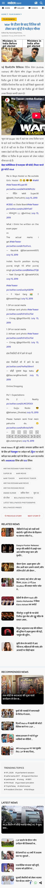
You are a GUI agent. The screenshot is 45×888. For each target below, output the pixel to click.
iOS (25, 460)
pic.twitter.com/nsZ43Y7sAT (19, 209)
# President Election (13, 789)
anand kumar (9, 493)
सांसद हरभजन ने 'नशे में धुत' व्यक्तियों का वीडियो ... (27, 737)
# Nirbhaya (29, 789)
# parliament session (24, 772)
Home (7, 8)
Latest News (9, 802)
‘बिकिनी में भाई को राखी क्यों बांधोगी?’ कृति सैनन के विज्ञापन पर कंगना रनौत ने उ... (28, 533)
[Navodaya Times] (14, 2)
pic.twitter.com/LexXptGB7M (20, 290)
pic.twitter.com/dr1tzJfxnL (18, 246)
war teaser (8, 478)
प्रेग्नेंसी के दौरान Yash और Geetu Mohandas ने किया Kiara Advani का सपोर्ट (28, 601)
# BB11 (28, 779)
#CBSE (9, 204)
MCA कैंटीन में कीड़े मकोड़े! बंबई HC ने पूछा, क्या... (22, 826)
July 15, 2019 (31, 198)
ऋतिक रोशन (24, 493)
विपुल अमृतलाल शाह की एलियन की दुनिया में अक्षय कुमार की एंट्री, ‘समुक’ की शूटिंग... (29, 632)
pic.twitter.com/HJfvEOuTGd (19, 314)
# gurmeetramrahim (24, 783)
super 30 (7, 473)
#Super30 (22, 185)
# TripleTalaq (10, 786)
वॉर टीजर (6, 497)
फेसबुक (14, 452)
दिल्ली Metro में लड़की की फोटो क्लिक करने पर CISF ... (29, 725)
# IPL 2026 (9, 772)
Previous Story (14, 516)
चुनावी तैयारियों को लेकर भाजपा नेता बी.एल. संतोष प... (29, 879)
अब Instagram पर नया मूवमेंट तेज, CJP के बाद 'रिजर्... (28, 750)
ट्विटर (33, 452)
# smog (20, 779)
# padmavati (9, 779)
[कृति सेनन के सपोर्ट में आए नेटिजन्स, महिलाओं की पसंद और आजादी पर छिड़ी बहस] (7, 646)
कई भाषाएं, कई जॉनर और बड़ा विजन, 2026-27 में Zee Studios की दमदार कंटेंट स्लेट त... (29, 584)
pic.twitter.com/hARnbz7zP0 (19, 428)
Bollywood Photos (23, 497)
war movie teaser (27, 478)
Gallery (20, 8)
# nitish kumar (24, 786)
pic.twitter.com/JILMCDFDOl (19, 404)
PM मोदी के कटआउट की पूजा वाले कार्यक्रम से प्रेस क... (18, 697)
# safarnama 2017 (12, 776)
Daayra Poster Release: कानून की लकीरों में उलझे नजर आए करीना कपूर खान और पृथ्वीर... (28, 550)
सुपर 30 (36, 493)
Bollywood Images (12, 507)
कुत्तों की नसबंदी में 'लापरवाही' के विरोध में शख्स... (28, 712)
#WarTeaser (12, 185)
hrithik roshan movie (13, 488)
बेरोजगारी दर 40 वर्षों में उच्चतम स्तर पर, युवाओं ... (28, 854)
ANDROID (10, 460)
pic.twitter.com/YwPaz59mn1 (20, 366)
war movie (21, 473)
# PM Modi (9, 783)
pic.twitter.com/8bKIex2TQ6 (25, 270)
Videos (35, 8)
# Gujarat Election (30, 776)
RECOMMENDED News (14, 672)
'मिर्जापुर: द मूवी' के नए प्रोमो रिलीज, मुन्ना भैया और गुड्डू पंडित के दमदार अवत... (29, 616)
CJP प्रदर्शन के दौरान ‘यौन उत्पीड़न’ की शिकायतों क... (26, 842)
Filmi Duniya (14, 14)
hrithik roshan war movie (16, 483)
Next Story (33, 516)
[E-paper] (36, 3)
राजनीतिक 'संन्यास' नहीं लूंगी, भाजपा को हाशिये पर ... (27, 867)
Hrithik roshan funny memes (17, 468)
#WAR (36, 180)
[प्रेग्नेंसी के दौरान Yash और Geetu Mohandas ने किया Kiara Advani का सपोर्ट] (7, 601)
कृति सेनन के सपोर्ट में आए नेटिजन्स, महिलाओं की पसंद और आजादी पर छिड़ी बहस (29, 647)
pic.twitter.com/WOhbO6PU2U (20, 189)
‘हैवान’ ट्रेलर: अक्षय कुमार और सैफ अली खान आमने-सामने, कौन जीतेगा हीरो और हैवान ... (30, 567)
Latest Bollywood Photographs (19, 502)
